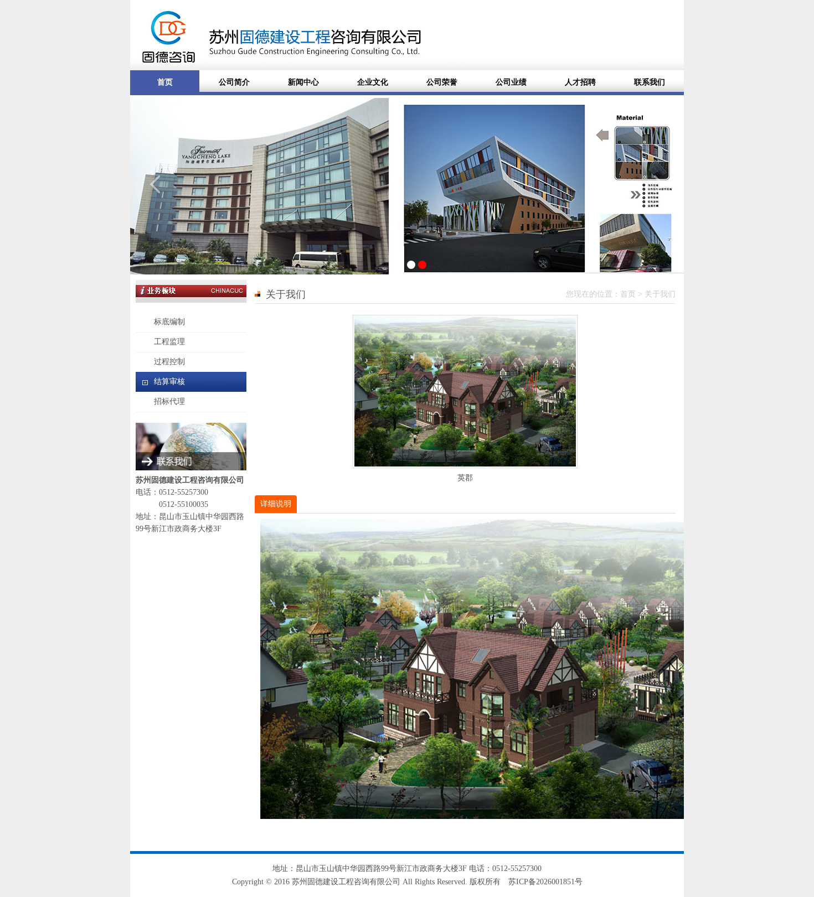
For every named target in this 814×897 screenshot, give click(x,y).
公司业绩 (511, 82)
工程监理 (169, 342)
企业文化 (372, 82)
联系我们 (649, 82)
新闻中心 (303, 82)
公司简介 (234, 82)
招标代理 (169, 401)
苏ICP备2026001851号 (545, 882)
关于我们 (660, 294)
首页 (165, 82)
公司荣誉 (441, 82)
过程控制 (169, 361)
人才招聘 (580, 82)
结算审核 (169, 381)
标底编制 (169, 322)
